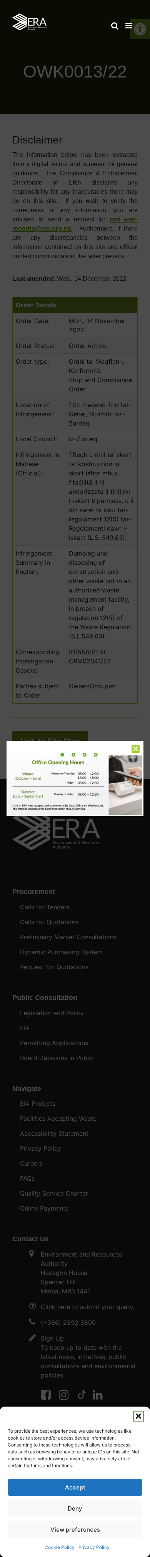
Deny (75, 1508)
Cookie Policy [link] (60, 1547)
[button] (138, 1416)
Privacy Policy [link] (94, 1547)
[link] (29, 18)
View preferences (75, 1529)
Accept (75, 1487)
